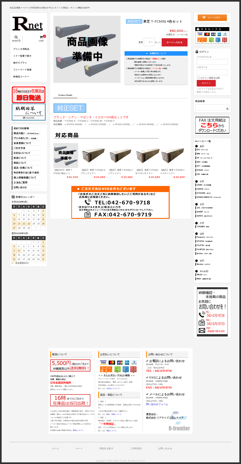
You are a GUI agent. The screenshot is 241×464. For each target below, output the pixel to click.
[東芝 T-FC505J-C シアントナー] (120, 155)
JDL (213, 208)
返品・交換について (26, 167)
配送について (26, 157)
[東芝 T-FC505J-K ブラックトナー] (93, 155)
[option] (86, 49)
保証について (26, 162)
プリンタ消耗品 (21, 49)
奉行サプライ (20, 63)
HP (213, 158)
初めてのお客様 (26, 128)
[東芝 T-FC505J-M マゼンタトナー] (148, 155)
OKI (213, 175)
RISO (213, 279)
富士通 (213, 246)
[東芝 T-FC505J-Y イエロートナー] (172, 155)
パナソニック (213, 237)
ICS (213, 150)
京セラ (213, 193)
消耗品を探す (106, 448)
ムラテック (213, 264)
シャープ (213, 212)
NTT (213, 166)
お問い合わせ (26, 187)
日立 (213, 241)
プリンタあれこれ (26, 138)
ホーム (55, 448)
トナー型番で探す (22, 56)
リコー (213, 275)
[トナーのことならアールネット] (28, 28)
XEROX (213, 216)
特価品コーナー (21, 77)
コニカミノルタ (213, 197)
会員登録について (26, 143)
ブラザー (213, 254)
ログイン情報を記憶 (210, 78)
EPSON (213, 170)
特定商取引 (26, 172)
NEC (213, 162)
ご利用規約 (136, 448)
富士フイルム (213, 250)
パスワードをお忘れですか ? (210, 89)
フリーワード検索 (22, 70)
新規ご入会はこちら (206, 92)
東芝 (213, 227)
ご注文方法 (26, 148)
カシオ (213, 185)
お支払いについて (26, 153)
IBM (213, 154)
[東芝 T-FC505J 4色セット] (65, 155)
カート (79, 448)
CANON (213, 189)
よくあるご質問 (26, 182)
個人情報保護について (26, 177)
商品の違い (26, 133)
